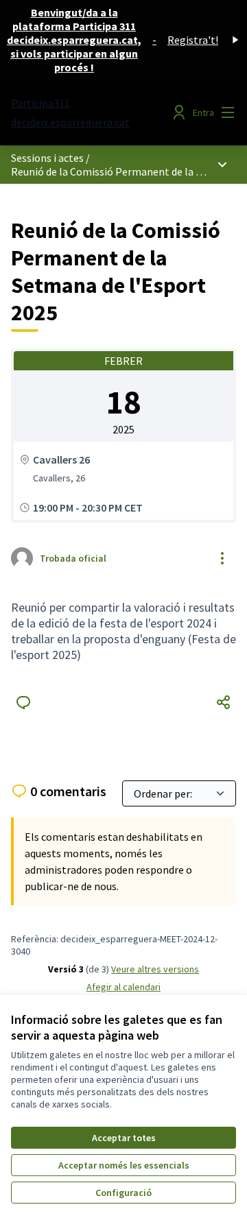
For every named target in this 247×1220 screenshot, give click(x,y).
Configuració (123, 1192)
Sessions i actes (47, 158)
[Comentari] (23, 702)
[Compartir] (223, 702)
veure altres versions (155, 969)
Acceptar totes (124, 1138)
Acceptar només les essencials (123, 1165)
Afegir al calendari (123, 987)
